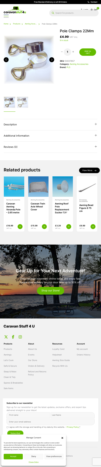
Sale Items (8, 389)
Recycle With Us (59, 366)
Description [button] (10, 125)
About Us (32, 349)
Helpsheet (57, 355)
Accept (13, 457)
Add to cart (87, 52)
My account (82, 349)
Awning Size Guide (61, 360)
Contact (93, 2)
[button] (62, 438)
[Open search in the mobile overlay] (74, 13)
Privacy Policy (34, 462)
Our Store (32, 360)
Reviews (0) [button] (10, 147)
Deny (33, 457)
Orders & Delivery (36, 366)
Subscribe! (15, 433)
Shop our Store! (50, 291)
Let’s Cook (9, 360)
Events (31, 355)
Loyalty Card (58, 349)
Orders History (83, 355)
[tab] (50, 124)
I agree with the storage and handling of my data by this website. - (44, 427)
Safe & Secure (10, 366)
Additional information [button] (16, 136)
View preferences (54, 457)
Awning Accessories (31, 24)
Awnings (7, 355)
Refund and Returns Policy (37, 373)
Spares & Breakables (13, 383)
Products (16, 24)
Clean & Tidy (10, 377)
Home (6, 24)
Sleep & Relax (10, 372)
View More (87, 171)
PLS (68, 67)
